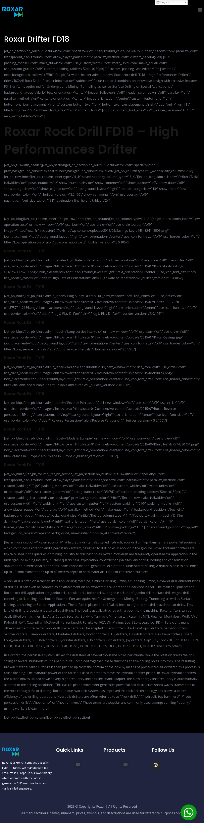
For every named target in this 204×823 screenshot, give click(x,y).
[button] (77, 764)
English (164, 2)
